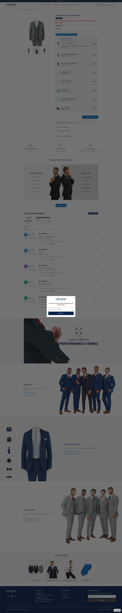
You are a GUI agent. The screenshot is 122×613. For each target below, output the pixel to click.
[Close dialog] (74, 298)
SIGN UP (61, 313)
